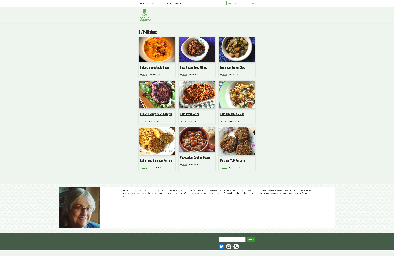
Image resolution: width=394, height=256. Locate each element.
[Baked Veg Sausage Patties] (157, 141)
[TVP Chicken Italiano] (237, 94)
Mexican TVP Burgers (232, 160)
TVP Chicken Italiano (232, 114)
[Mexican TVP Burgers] (237, 141)
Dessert (178, 3)
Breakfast (151, 3)
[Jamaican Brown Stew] (237, 49)
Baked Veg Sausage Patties (156, 160)
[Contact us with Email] (228, 246)
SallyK (144, 75)
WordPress (158, 253)
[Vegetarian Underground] (145, 15)
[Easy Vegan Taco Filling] (197, 49)
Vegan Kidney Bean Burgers (156, 114)
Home (141, 3)
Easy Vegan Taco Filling (193, 67)
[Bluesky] (221, 246)
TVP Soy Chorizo (189, 114)
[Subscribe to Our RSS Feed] (236, 246)
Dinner (169, 3)
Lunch (160, 3)
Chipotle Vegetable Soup (154, 67)
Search (251, 239)
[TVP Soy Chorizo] (197, 94)
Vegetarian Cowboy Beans (195, 157)
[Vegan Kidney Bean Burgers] (157, 94)
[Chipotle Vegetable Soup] (157, 49)
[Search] (253, 3)
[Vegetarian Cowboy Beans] (197, 139)
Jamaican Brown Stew (232, 67)
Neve (141, 253)
